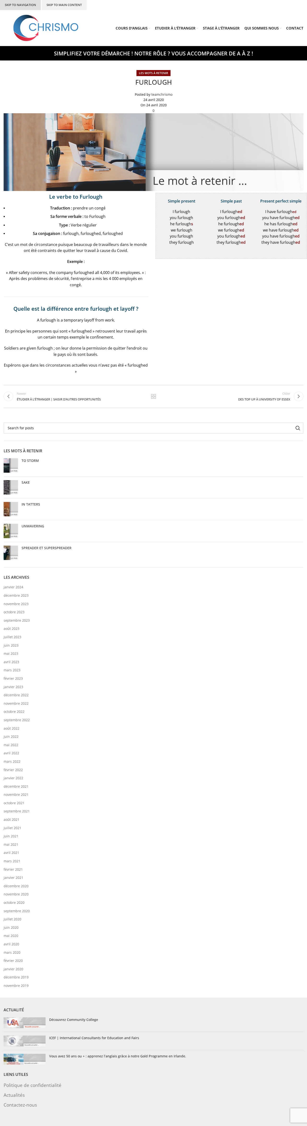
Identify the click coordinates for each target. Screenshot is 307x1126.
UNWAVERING (33, 526)
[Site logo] (46, 27)
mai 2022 (11, 745)
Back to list (153, 396)
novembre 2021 (16, 794)
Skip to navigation (20, 5)
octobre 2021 (14, 803)
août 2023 (11, 628)
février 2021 (13, 869)
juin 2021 (11, 836)
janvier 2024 (13, 587)
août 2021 (11, 819)
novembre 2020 (16, 894)
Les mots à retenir (153, 73)
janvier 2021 (13, 877)
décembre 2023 (16, 595)
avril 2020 (11, 944)
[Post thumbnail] (11, 465)
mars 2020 (12, 952)
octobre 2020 (14, 902)
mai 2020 (11, 935)
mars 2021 (12, 861)
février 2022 (13, 770)
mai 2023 (11, 653)
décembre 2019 (16, 977)
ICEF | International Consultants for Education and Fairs (94, 1038)
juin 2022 (11, 736)
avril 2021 (11, 852)
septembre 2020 (17, 911)
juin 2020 (11, 927)
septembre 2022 (17, 720)
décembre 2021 (16, 786)
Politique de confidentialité (32, 1085)
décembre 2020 (16, 886)
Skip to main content (64, 5)
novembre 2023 (16, 604)
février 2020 (13, 960)
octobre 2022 (14, 711)
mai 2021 (11, 844)
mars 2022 (12, 761)
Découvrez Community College (73, 1019)
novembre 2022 (16, 703)
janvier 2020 (13, 969)
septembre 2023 (17, 620)
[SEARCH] (297, 428)
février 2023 (13, 678)
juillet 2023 (12, 637)
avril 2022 (11, 753)
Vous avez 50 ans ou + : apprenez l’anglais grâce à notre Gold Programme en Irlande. (117, 1056)
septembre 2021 (17, 811)
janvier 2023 (13, 687)
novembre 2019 (16, 985)
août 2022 (11, 728)
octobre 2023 (14, 612)
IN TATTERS (31, 504)
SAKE (26, 482)
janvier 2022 (13, 778)
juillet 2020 (12, 919)
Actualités (14, 1095)
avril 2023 (11, 662)
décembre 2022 (16, 695)
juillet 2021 (12, 828)
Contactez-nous (20, 1105)
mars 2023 (12, 670)
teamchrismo (161, 94)
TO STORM (30, 460)
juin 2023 (11, 645)
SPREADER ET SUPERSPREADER (46, 548)
